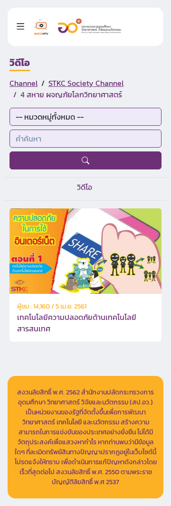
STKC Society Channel (86, 83)
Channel (24, 83)
